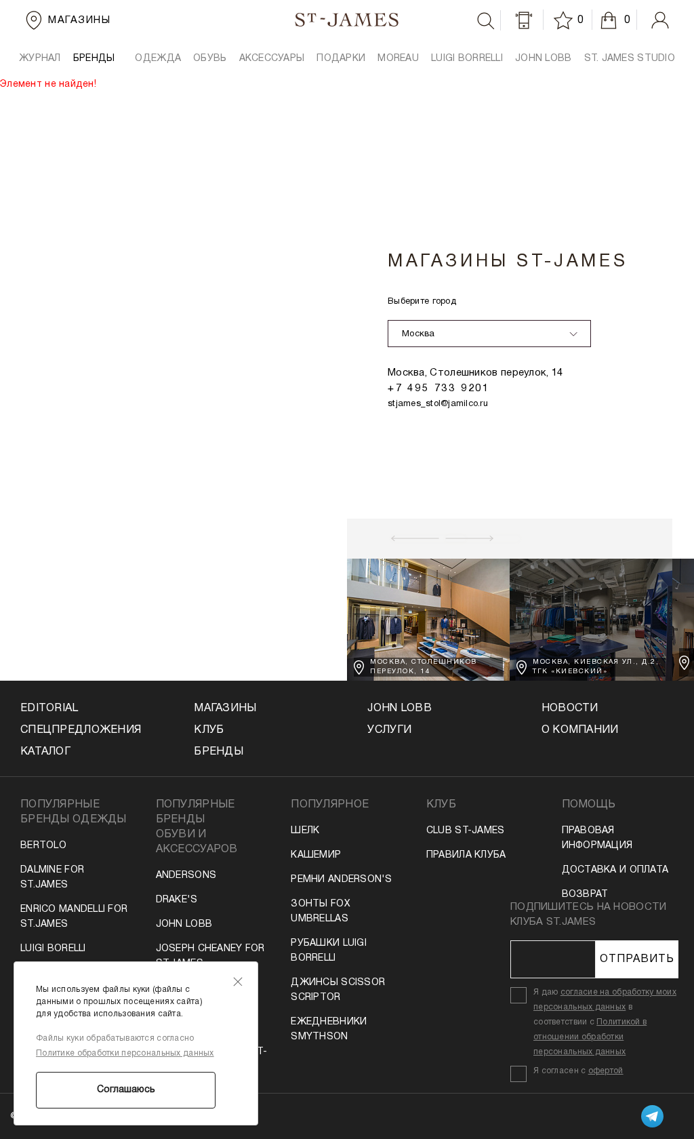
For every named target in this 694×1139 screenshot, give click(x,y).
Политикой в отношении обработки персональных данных (590, 1037)
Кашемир (316, 855)
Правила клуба (466, 855)
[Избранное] (565, 20)
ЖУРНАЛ (40, 58)
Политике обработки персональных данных (125, 1053)
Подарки (341, 58)
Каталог (45, 752)
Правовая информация (597, 838)
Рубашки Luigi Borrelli (329, 951)
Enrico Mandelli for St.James (73, 917)
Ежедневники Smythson (329, 1029)
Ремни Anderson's (341, 879)
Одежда (158, 58)
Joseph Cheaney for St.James (210, 956)
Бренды (218, 752)
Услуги (389, 730)
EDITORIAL (49, 708)
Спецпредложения (80, 730)
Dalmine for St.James (52, 878)
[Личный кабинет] (660, 20)
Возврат (585, 894)
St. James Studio (629, 58)
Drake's (177, 900)
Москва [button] (418, 334)
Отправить (637, 959)
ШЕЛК (305, 830)
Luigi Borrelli (467, 58)
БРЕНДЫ (94, 58)
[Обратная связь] (524, 20)
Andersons (186, 875)
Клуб (209, 730)
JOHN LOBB (543, 58)
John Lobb (184, 924)
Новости (570, 708)
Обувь (209, 58)
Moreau (398, 58)
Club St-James (465, 830)
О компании (580, 730)
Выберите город (422, 302)
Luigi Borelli (53, 948)
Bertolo (43, 845)
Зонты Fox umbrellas (320, 911)
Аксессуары (272, 58)
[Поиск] (486, 21)
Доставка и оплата (615, 870)
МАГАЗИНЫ (225, 708)
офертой (606, 1071)
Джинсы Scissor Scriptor (338, 990)
